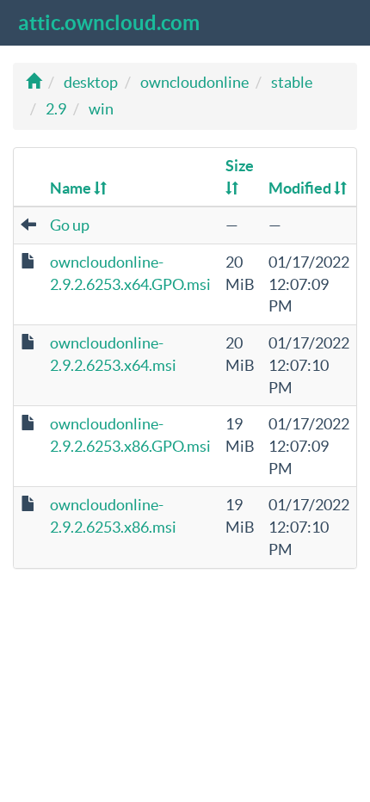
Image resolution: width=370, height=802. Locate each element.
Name (72, 188)
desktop (91, 82)
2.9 (56, 109)
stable (291, 82)
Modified (301, 188)
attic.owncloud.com (109, 22)
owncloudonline (194, 82)
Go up (69, 225)
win (101, 109)
